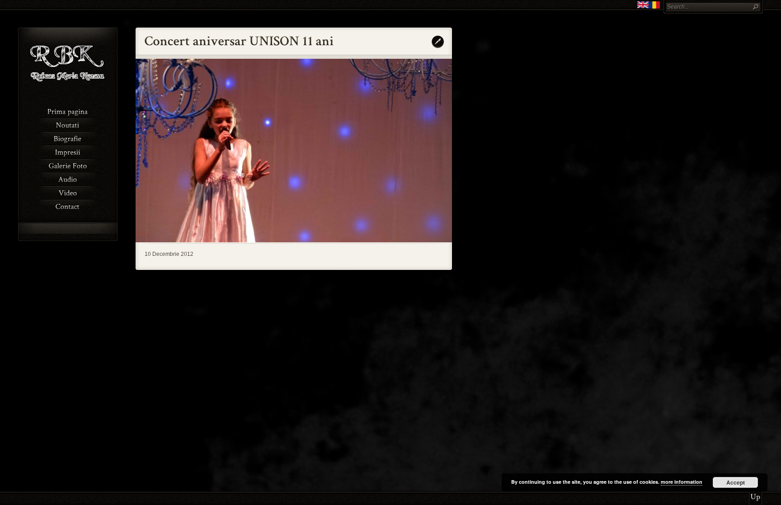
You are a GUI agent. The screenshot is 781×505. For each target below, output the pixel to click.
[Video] (67, 192)
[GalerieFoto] (67, 165)
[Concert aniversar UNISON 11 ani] (294, 240)
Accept (735, 482)
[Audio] (67, 178)
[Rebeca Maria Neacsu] (68, 90)
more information (681, 481)
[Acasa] (67, 111)
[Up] (755, 493)
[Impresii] (67, 151)
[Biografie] (67, 138)
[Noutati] (67, 124)
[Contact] (67, 205)
